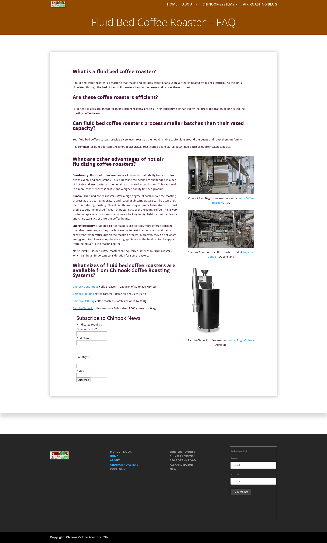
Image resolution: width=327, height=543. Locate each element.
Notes (80, 370)
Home (172, 4)
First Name (83, 338)
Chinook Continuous (85, 286)
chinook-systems (218, 4)
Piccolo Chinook (83, 308)
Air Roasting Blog (260, 4)
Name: (235, 474)
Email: (234, 458)
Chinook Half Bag (83, 301)
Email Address (86, 329)
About (188, 4)
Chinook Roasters (124, 465)
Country (82, 357)
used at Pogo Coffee (239, 340)
